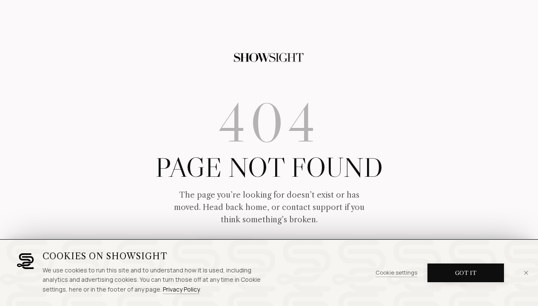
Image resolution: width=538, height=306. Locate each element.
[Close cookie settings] (526, 272)
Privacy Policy (181, 289)
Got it (465, 272)
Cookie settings (396, 272)
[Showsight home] (269, 58)
